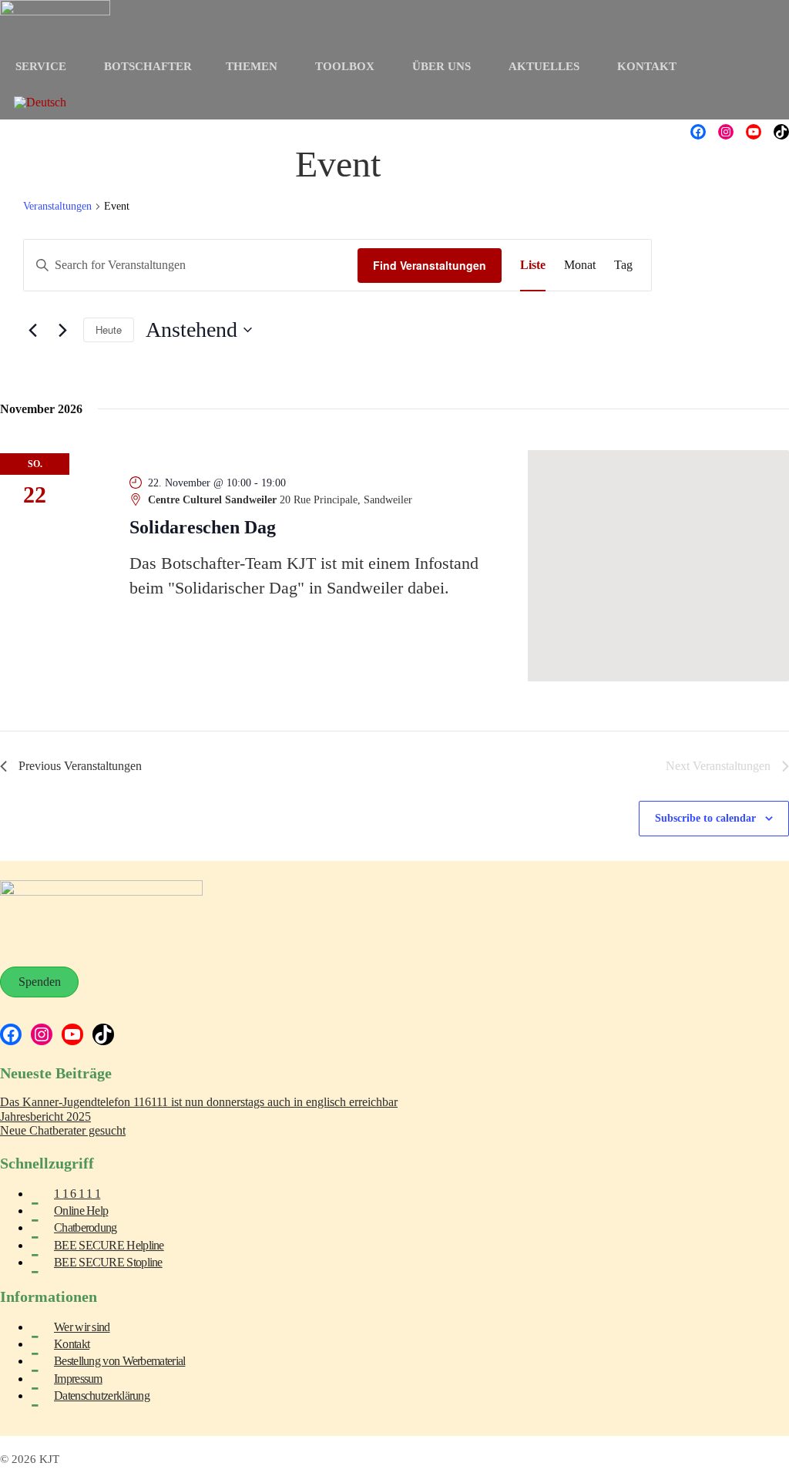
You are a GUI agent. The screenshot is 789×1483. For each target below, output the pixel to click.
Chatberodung (85, 1227)
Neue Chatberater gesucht (63, 1130)
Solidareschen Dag (202, 527)
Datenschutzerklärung (101, 1395)
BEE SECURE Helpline (109, 1245)
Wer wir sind (82, 1326)
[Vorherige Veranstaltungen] (32, 330)
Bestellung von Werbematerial (119, 1360)
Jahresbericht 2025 (45, 1116)
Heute (109, 329)
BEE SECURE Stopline (108, 1262)
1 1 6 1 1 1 (77, 1193)
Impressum (78, 1378)
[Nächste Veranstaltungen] (62, 330)
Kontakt (71, 1343)
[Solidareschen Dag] (658, 565)
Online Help (81, 1210)
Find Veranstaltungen (429, 265)
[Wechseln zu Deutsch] (40, 102)
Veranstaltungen (57, 206)
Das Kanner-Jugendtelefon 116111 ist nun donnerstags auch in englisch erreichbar (199, 1101)
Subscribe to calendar (705, 818)
